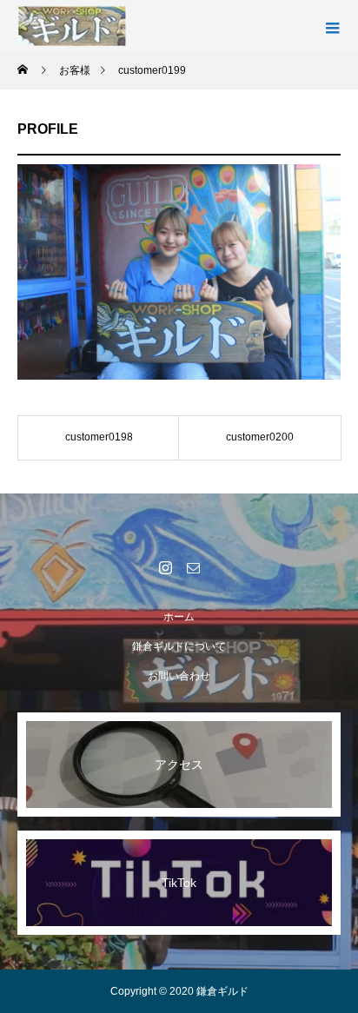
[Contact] (193, 567)
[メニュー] (332, 26)
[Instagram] (165, 567)
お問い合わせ (179, 676)
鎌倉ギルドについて (179, 646)
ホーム (179, 617)
